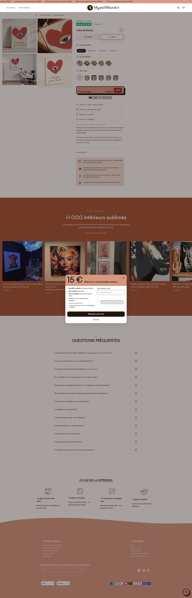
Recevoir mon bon (96, 314)
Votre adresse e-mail (103, 288)
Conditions (72, 307)
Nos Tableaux (11, 7)
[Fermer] (124, 277)
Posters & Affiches (24, 7)
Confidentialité (90, 305)
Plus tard (96, 319)
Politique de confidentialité (75, 303)
